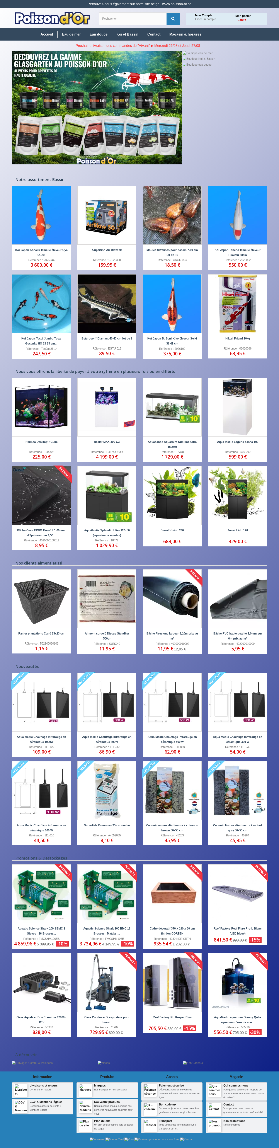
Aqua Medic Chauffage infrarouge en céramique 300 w (237, 739)
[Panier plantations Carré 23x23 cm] (41, 599)
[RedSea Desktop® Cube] (41, 407)
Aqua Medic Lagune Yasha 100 (237, 442)
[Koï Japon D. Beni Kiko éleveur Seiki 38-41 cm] (172, 304)
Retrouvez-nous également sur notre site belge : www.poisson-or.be (139, 4)
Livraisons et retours (44, 1085)
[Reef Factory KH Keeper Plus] (172, 982)
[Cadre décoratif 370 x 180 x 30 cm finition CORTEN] (172, 894)
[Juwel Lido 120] (237, 495)
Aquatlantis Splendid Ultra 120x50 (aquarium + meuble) (107, 533)
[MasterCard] (114, 1139)
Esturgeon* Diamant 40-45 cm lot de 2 (107, 338)
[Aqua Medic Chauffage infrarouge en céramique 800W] (107, 702)
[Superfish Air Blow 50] (107, 215)
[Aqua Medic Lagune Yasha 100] (237, 407)
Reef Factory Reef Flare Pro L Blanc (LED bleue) (238, 931)
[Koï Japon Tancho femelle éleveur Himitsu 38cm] (237, 215)
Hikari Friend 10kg (237, 338)
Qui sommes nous (235, 1085)
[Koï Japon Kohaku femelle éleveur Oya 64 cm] (41, 215)
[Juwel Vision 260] (172, 495)
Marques (100, 1085)
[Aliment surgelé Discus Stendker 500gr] (107, 599)
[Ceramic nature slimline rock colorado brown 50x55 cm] (172, 790)
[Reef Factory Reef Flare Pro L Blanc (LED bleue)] (237, 894)
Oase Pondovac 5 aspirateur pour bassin (106, 1020)
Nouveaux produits (107, 1102)
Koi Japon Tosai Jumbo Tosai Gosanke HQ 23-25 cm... (41, 341)
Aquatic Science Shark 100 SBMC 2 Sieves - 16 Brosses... (41, 931)
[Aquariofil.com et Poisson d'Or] (52, 18)
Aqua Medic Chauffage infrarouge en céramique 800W (106, 739)
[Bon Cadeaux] (193, 1062)
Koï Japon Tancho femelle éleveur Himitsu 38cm (237, 252)
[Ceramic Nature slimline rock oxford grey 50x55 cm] (237, 790)
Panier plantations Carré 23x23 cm (41, 633)
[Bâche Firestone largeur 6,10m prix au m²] (172, 599)
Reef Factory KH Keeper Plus (172, 1017)
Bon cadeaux (167, 1104)
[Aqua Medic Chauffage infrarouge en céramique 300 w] (237, 702)
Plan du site (102, 1120)
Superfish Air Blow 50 (107, 250)
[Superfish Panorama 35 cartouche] (107, 790)
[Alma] (157, 1139)
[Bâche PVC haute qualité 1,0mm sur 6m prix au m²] (237, 599)
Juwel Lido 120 (238, 530)
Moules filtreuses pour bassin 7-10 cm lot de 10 (172, 252)
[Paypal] (186, 1139)
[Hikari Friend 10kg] (237, 304)
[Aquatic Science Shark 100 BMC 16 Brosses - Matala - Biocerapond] (107, 894)
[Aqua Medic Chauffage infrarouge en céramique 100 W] (41, 790)
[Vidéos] (104, 1062)
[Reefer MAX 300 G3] (107, 407)
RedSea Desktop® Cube (42, 442)
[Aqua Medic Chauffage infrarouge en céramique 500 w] (172, 702)
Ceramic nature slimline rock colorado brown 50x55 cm (172, 828)
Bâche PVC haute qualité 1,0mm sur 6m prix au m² (237, 636)
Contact (228, 1104)
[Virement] (97, 1139)
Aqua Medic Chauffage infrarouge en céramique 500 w (172, 739)
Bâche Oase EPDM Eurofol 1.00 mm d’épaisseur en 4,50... (41, 533)
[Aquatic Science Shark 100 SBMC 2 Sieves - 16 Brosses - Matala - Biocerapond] (41, 894)
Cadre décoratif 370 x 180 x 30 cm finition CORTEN (172, 931)
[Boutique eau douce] (225, 65)
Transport (165, 1120)
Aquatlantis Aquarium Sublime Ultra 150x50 (172, 444)
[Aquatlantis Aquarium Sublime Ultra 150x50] (172, 407)
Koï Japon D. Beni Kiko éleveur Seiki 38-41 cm (172, 341)
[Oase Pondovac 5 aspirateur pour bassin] (107, 982)
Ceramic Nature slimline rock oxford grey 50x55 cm (237, 828)
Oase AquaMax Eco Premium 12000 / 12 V (41, 1020)
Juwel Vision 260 (172, 530)
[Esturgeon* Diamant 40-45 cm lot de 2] (107, 304)
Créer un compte (205, 19)
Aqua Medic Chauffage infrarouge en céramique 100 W (41, 828)
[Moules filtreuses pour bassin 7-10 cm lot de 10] (172, 215)
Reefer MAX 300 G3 (107, 442)
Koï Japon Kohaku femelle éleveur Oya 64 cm (41, 252)
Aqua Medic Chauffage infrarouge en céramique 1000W (41, 739)
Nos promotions (234, 1120)
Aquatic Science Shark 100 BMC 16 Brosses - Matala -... (106, 931)
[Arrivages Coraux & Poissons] (32, 1062)
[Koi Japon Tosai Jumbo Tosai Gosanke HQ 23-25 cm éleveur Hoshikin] (41, 304)
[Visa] (129, 1139)
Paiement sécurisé (171, 1085)
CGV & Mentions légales (46, 1102)
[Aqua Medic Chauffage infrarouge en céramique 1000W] (41, 702)
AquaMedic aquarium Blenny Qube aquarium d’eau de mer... (237, 1020)
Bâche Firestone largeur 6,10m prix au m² (172, 636)
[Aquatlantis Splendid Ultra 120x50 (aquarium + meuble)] (107, 495)
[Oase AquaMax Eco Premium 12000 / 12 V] (41, 982)
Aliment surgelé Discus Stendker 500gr (107, 636)
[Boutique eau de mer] (225, 53)
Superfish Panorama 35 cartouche (107, 825)
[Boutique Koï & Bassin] (225, 59)
